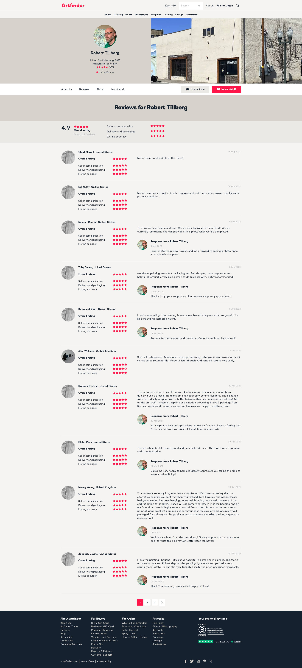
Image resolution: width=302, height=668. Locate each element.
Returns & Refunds (101, 651)
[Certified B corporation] (211, 630)
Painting (118, 15)
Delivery (96, 648)
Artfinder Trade (69, 626)
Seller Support (130, 630)
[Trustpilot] (220, 641)
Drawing (168, 15)
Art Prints (158, 630)
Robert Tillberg (105, 53)
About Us (66, 623)
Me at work (118, 89)
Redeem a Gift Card (102, 626)
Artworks (66, 89)
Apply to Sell (129, 633)
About (209, 6)
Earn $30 (170, 6)
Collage (179, 15)
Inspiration (191, 15)
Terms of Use (87, 661)
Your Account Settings (103, 637)
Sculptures (159, 633)
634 (115, 64)
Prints (128, 15)
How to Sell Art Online (134, 637)
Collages (157, 641)
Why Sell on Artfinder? (134, 623)
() (228, 89)
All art (108, 15)
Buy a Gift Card (100, 623)
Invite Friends (99, 633)
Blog (63, 633)
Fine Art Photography (165, 626)
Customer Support (101, 655)
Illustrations (159, 644)
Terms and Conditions (134, 626)
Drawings (158, 637)
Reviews (84, 89)
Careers (65, 630)
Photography (141, 15)
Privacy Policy (104, 661)
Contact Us (67, 641)
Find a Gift (97, 644)
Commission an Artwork (104, 641)
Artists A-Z (66, 637)
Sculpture (156, 15)
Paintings (158, 623)
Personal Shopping (102, 630)
